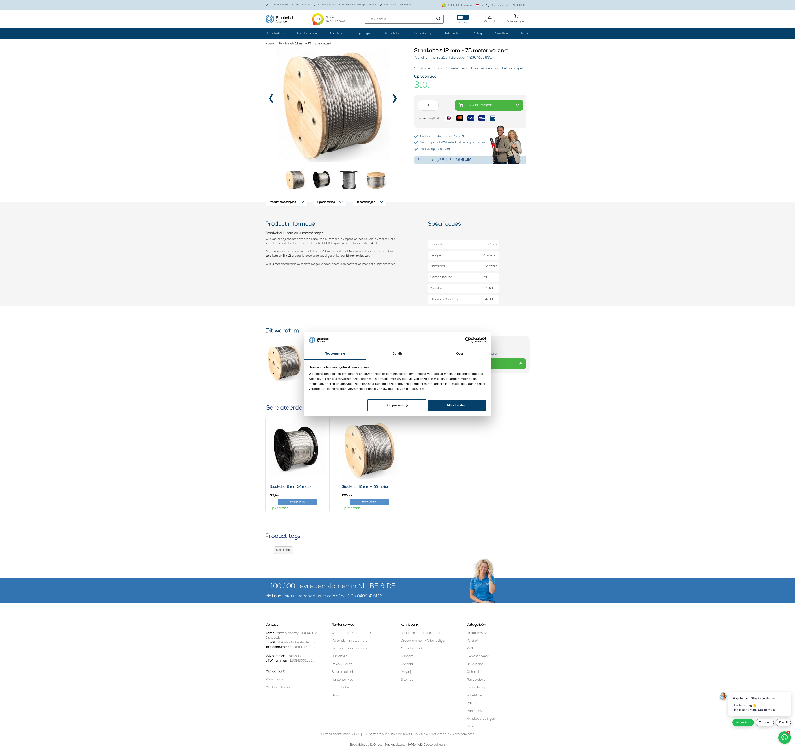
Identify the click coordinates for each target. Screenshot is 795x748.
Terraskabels (393, 33)
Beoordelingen (365, 202)
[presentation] (271, 99)
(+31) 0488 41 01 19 (365, 596)
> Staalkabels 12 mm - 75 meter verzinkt (303, 43)
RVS (470, 648)
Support (407, 656)
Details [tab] (397, 353)
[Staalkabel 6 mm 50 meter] (298, 450)
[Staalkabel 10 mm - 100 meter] (370, 450)
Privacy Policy (342, 664)
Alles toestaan (457, 405)
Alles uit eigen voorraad (397, 5)
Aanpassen (394, 405)
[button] (295, 180)
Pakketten (501, 33)
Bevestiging (337, 33)
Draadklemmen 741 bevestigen (423, 640)
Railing (477, 33)
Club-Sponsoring (413, 648)
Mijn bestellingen (278, 687)
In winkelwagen (480, 105)
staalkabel (283, 550)
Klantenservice (342, 679)
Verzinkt (472, 640)
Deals (524, 33)
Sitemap (407, 679)
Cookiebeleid (341, 687)
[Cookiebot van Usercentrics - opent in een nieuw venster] (468, 340)
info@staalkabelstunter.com (309, 596)
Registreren (274, 679)
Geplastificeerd (478, 656)
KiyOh (373, 744)
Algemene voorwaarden (349, 648)
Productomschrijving (282, 202)
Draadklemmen (306, 33)
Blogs (335, 695)
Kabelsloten (453, 33)
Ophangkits (364, 33)
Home (270, 43)
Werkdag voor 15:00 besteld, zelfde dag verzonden (347, 5)
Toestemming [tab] (335, 353)
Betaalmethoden (344, 672)
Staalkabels (275, 33)
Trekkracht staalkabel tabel (420, 633)
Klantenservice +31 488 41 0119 (508, 5)
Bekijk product (297, 502)
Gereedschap (423, 33)
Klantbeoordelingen (481, 718)
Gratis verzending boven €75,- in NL (290, 5)
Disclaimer (339, 656)
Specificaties (326, 202)
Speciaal (407, 664)
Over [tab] (459, 353)
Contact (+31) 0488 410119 (351, 633)
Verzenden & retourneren (351, 640)
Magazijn (407, 672)
